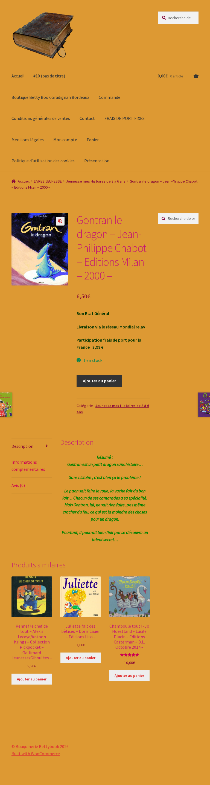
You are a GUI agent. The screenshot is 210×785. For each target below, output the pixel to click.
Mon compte (65, 139)
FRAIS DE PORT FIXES (124, 118)
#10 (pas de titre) (49, 76)
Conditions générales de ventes (40, 118)
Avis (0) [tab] (18, 485)
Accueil (18, 76)
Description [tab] (22, 446)
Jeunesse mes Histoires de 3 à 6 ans (96, 181)
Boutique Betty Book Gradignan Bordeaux (50, 97)
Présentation (96, 160)
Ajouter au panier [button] (31, 679)
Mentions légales (27, 139)
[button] (60, 221)
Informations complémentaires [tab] (28, 465)
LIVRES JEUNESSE (48, 181)
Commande (109, 97)
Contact (87, 118)
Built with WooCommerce (35, 753)
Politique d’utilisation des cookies (43, 160)
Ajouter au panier (99, 380)
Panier (93, 139)
